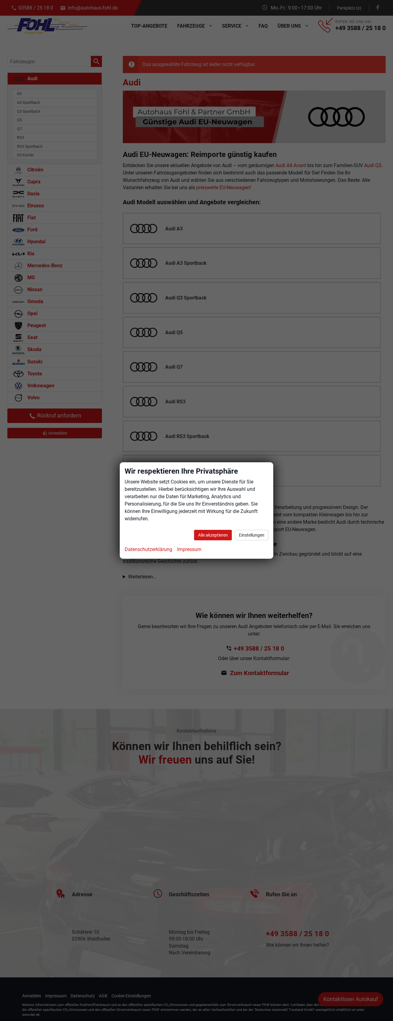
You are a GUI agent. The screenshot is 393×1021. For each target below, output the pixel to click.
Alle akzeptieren (213, 535)
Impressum (189, 549)
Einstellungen (251, 535)
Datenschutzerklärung (148, 549)
